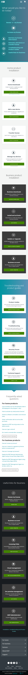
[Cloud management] (13, 566)
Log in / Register (14, 270)
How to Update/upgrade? (14, 246)
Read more (15, 673)
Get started (14, 599)
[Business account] (13, 261)
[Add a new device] (13, 107)
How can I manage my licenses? (10, 451)
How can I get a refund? (8, 429)
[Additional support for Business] (3, 56)
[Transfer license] (13, 131)
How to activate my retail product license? (13, 411)
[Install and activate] (13, 213)
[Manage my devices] (13, 155)
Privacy (12, 666)
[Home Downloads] (13, 83)
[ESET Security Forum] (13, 348)
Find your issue (14, 551)
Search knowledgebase (14, 333)
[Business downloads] (13, 190)
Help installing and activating (14, 94)
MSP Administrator (14, 622)
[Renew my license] (13, 21)
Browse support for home (9, 436)
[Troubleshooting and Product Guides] (3, 51)
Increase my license (14, 32)
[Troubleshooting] (13, 324)
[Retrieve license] (3, 41)
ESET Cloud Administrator (14, 575)
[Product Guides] (13, 300)
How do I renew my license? (9, 443)
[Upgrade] (13, 237)
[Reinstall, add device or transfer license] (3, 46)
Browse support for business (10, 470)
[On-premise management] (13, 590)
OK (22, 673)
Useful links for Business (16, 52)
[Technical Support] (13, 371)
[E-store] (25, 1)
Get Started (14, 222)
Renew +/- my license (14, 22)
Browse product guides (14, 309)
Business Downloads (14, 199)
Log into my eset (14, 164)
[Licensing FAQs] (13, 542)
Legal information (18, 666)
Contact (8, 666)
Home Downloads (14, 92)
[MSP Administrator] (13, 613)
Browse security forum (14, 357)
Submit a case (14, 380)
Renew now (14, 504)
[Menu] (21, 1)
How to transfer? (14, 140)
